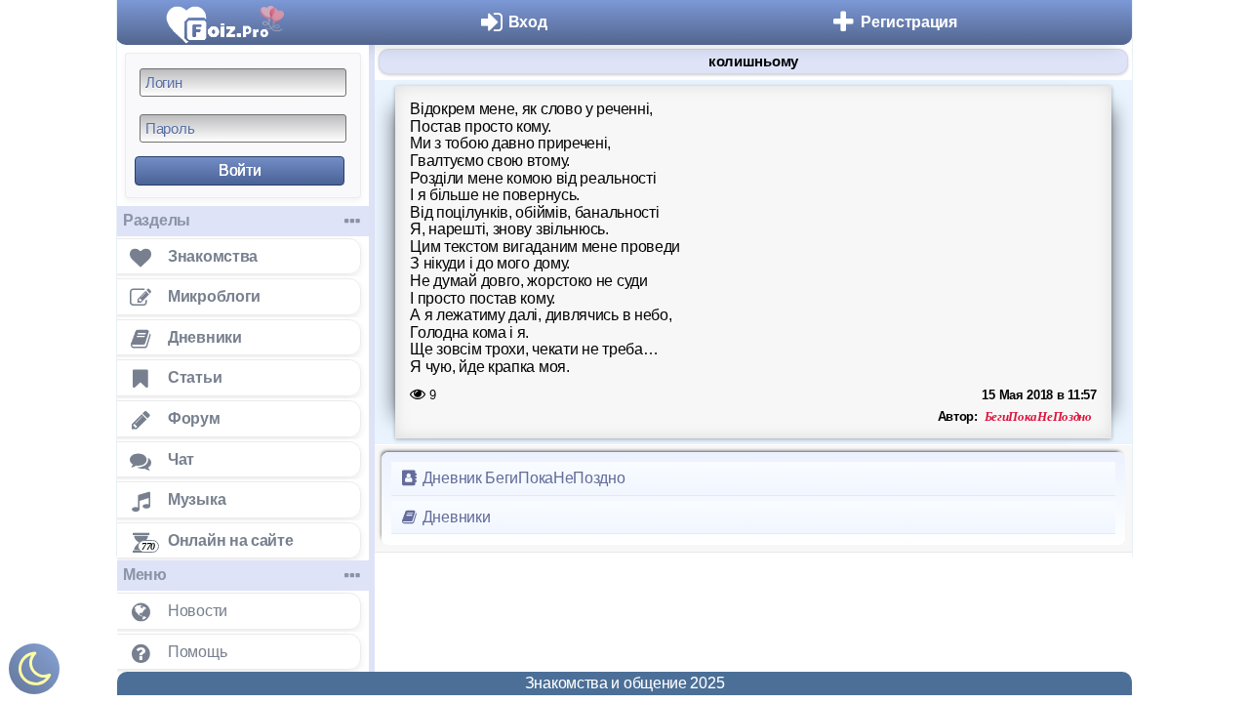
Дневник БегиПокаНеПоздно (522, 478)
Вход (527, 22)
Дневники (454, 517)
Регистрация (909, 22)
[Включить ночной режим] (34, 673)
